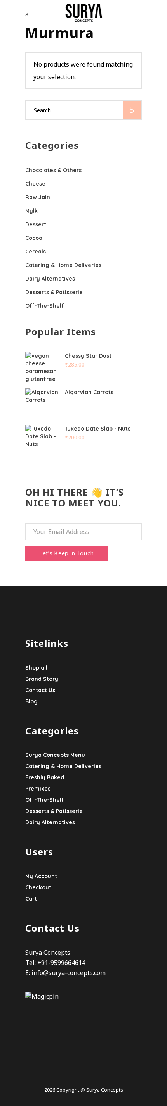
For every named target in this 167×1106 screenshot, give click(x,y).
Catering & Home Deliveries (63, 265)
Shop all (36, 667)
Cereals (35, 251)
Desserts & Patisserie (54, 292)
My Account (41, 876)
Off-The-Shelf (44, 305)
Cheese (35, 183)
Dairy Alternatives (50, 278)
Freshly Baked (44, 777)
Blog (31, 701)
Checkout (38, 887)
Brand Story (41, 678)
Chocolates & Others (53, 170)
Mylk (31, 210)
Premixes (37, 788)
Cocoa (33, 237)
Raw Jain (37, 197)
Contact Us (40, 690)
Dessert (35, 224)
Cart (31, 898)
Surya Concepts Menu (55, 754)
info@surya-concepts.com (68, 972)
